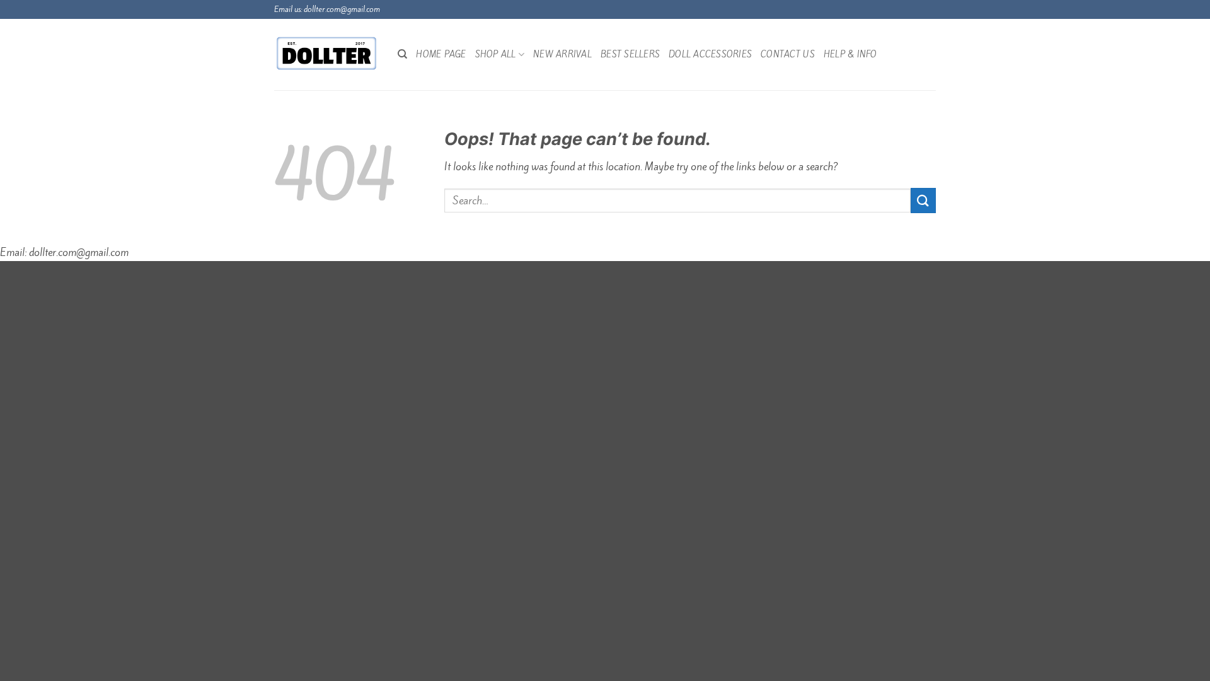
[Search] (402, 54)
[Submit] (923, 200)
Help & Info (850, 54)
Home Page (441, 54)
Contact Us (788, 54)
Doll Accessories (710, 54)
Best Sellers (630, 54)
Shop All (495, 54)
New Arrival (562, 54)
